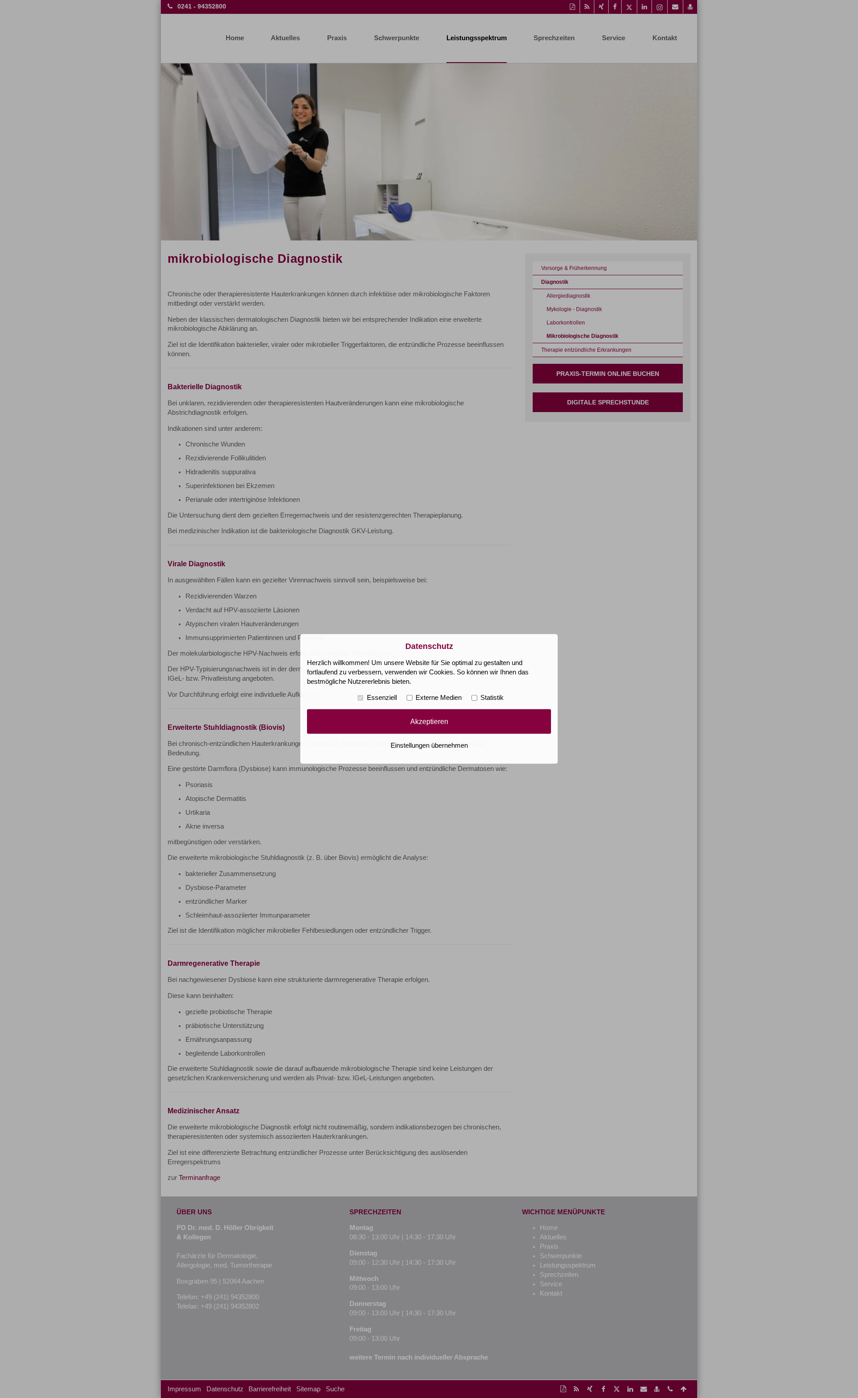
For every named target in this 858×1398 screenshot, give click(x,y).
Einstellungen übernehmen (429, 745)
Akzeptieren (429, 721)
